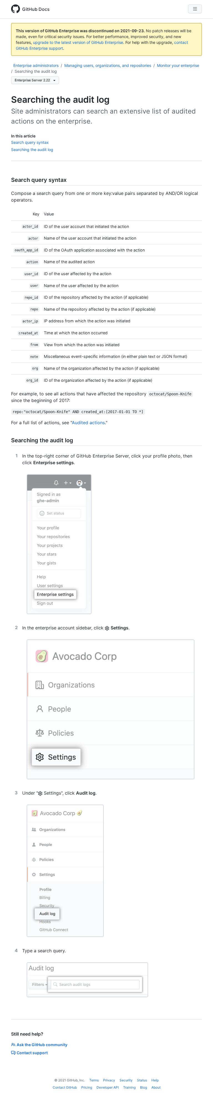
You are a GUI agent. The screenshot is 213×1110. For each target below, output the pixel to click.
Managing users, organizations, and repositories (107, 65)
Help (155, 1080)
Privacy (109, 1080)
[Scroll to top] (200, 1097)
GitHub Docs (36, 9)
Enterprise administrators (36, 65)
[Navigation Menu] (195, 8)
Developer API (108, 1087)
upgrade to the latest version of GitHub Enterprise (78, 42)
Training (129, 1087)
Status (142, 1080)
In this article (23, 136)
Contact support (32, 1052)
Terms (94, 1080)
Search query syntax (30, 142)
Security (126, 1080)
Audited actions (88, 422)
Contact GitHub (65, 1087)
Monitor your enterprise (178, 65)
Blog (143, 1087)
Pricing (86, 1087)
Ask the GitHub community (42, 1044)
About (156, 1087)
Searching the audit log (36, 71)
